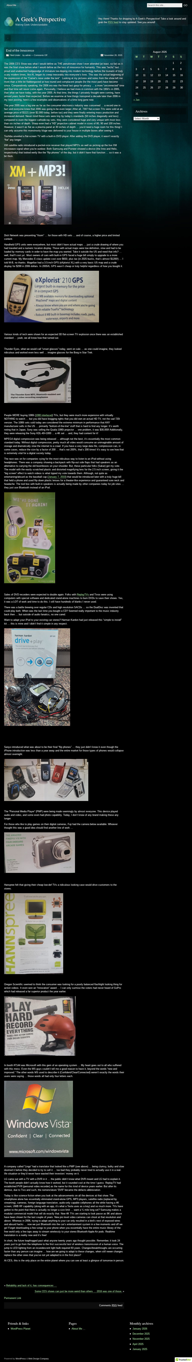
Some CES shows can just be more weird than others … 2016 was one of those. (78, 1291)
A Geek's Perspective (40, 19)
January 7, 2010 (57, 476)
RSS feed (113, 22)
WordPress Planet (20, 1328)
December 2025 (141, 1333)
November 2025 (141, 1338)
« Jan (137, 99)
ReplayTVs (83, 594)
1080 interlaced (44, 415)
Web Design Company (38, 1358)
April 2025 (138, 1344)
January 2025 (140, 1349)
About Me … (13, 5)
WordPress (21, 1358)
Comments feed (110, 1305)
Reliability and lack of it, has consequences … (31, 1285)
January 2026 (140, 1328)
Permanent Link (12, 1298)
